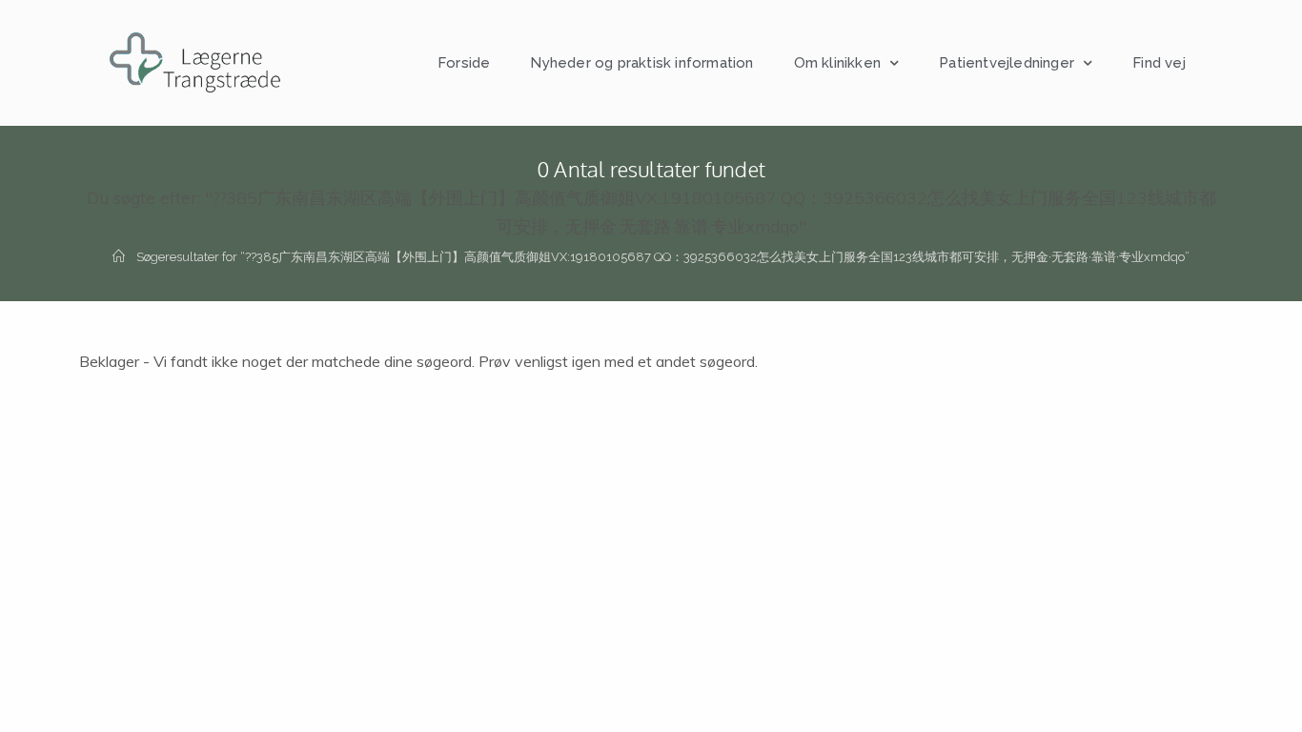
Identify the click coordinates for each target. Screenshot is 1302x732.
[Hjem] (118, 257)
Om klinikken (837, 62)
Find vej (1159, 62)
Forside (463, 62)
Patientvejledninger (1006, 62)
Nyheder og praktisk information (641, 62)
